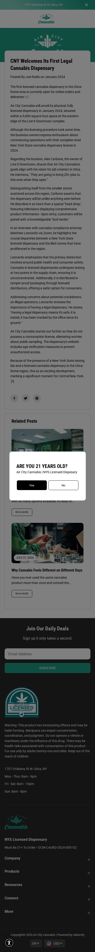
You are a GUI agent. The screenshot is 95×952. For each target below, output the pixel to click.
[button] (9, 942)
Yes (31, 485)
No (63, 485)
